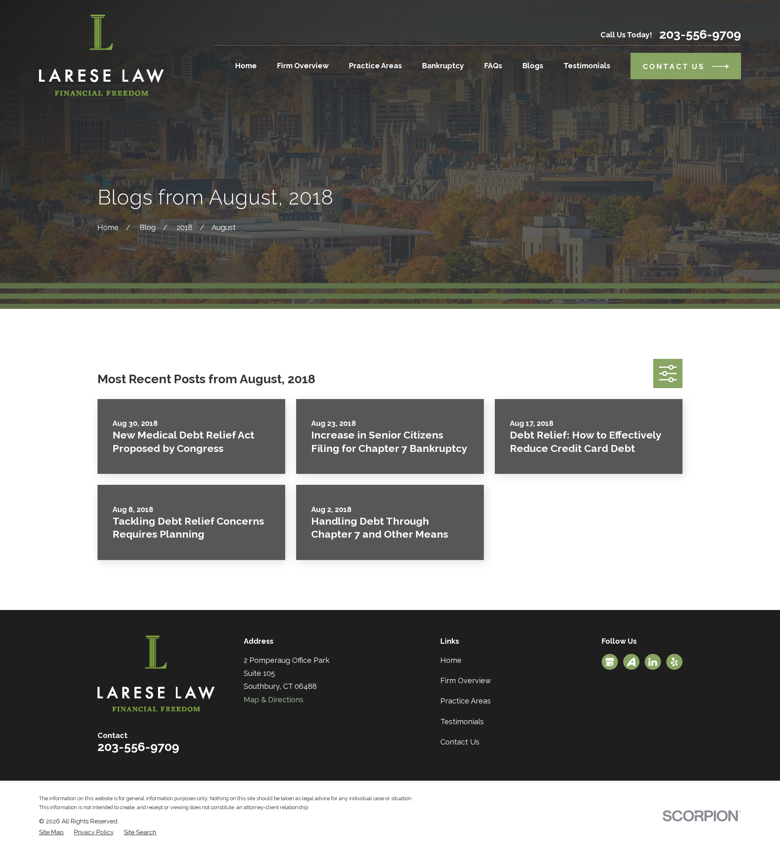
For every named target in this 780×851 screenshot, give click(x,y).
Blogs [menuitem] (532, 65)
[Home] (101, 55)
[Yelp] (674, 662)
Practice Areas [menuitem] (375, 65)
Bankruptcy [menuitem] (443, 65)
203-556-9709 (700, 34)
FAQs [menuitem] (493, 65)
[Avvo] (631, 662)
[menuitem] (51, 832)
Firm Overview (465, 680)
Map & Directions (273, 699)
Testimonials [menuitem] (586, 65)
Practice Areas (465, 701)
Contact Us (459, 742)
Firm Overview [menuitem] (303, 65)
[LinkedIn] (652, 662)
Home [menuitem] (246, 65)
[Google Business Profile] (609, 662)
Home (451, 660)
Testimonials (462, 721)
